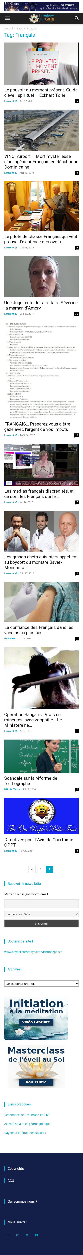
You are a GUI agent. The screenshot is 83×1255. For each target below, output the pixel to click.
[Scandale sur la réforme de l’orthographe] (41, 756)
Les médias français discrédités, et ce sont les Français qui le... (39, 494)
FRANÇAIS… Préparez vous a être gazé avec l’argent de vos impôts (37, 426)
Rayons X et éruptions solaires (25, 1133)
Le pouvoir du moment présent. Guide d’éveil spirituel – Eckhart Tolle (41, 92)
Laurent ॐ (10, 101)
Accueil (8, 28)
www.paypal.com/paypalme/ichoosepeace (33, 952)
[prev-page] (32, 869)
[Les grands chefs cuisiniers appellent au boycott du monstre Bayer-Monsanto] (41, 531)
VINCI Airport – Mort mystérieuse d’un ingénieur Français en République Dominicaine (41, 162)
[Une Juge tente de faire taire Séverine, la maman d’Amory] (41, 276)
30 (76, 313)
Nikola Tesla (12, 789)
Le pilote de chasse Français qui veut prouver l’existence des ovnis (40, 239)
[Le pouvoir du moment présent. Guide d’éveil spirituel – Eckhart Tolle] (41, 64)
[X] (27, 1235)
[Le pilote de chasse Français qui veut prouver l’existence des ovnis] (41, 206)
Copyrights (16, 1169)
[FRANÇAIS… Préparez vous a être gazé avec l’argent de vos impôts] (41, 370)
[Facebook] (8, 1235)
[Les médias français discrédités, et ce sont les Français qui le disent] (41, 465)
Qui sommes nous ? (22, 1201)
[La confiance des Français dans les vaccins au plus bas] (41, 602)
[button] (7, 18)
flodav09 (9, 638)
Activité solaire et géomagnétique (27, 1124)
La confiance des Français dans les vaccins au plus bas (38, 630)
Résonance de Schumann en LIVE (27, 1115)
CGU (11, 1181)
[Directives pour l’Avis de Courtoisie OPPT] (41, 816)
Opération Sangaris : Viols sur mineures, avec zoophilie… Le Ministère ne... (33, 720)
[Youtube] (36, 1235)
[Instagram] (17, 1235)
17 (76, 435)
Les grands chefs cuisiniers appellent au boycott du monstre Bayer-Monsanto (41, 562)
